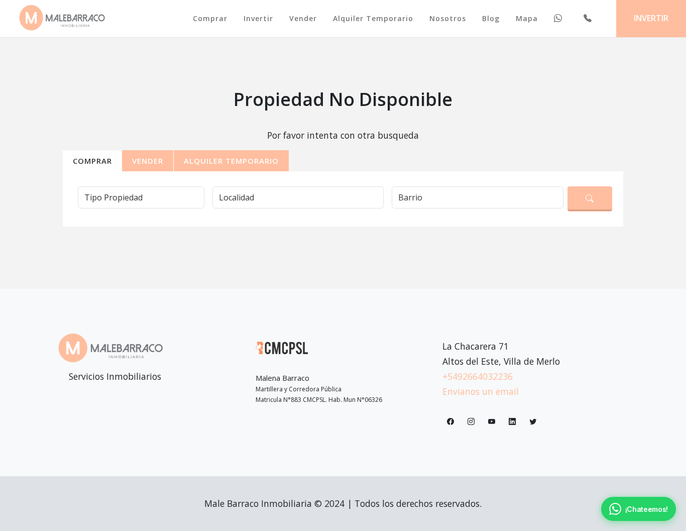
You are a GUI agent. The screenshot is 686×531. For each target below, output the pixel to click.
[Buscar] (589, 198)
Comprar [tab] (92, 161)
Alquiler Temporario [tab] (231, 161)
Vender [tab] (147, 161)
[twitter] (533, 422)
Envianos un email (480, 391)
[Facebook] (450, 422)
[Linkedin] (512, 422)
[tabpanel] (343, 194)
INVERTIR (651, 18)
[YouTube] (492, 422)
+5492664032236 (477, 376)
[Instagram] (471, 422)
